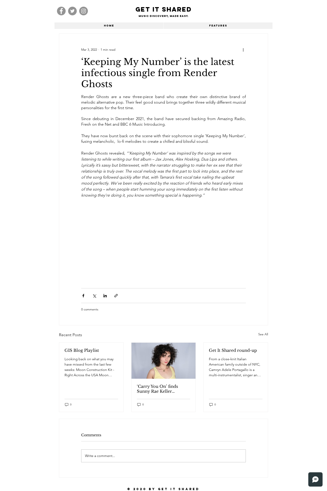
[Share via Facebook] (83, 296)
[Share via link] (116, 296)
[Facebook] (61, 11)
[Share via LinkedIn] (105, 296)
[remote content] (120, 241)
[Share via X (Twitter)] (94, 296)
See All (263, 334)
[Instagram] (83, 11)
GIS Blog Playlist (82, 350)
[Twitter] (72, 11)
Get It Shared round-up (233, 350)
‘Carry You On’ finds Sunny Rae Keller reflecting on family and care (161, 389)
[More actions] (243, 49)
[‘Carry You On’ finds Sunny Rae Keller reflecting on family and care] (163, 361)
